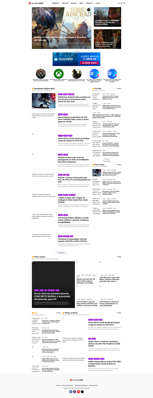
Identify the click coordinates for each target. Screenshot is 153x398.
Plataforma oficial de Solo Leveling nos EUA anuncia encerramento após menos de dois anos (74, 99)
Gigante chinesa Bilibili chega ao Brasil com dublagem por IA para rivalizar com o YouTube (111, 212)
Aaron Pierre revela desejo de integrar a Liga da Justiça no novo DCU (74, 139)
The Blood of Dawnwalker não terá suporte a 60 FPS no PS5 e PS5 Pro (72, 240)
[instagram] (74, 391)
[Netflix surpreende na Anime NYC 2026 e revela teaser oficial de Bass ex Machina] (96, 182)
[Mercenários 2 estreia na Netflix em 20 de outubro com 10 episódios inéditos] (96, 191)
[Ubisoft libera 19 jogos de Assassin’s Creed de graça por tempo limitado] (41, 74)
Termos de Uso (93, 385)
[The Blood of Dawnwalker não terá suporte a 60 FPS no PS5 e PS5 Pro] (43, 241)
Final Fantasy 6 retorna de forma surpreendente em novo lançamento (109, 303)
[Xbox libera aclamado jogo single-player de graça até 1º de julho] (59, 74)
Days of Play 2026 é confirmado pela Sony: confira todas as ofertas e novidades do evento (94, 80)
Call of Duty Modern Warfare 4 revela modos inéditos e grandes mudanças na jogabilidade (73, 220)
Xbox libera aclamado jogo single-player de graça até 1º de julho (58, 80)
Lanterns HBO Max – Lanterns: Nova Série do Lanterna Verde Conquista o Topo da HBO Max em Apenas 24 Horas (111, 144)
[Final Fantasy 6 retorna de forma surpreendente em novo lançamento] (110, 291)
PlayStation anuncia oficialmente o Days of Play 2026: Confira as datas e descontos (112, 80)
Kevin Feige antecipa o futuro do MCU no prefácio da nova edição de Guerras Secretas (50, 370)
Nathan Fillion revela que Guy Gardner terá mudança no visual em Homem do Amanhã (50, 360)
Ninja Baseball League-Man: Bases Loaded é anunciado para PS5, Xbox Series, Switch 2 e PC (110, 279)
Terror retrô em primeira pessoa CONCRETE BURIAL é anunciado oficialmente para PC (52, 296)
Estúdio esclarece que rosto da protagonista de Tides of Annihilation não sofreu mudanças (73, 159)
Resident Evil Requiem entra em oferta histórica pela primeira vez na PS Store (76, 80)
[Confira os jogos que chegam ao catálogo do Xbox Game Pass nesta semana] (43, 201)
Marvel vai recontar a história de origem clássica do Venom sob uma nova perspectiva (50, 350)
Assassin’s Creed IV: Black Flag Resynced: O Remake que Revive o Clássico (106, 22)
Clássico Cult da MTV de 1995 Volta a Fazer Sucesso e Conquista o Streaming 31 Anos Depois (51, 341)
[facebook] (70, 391)
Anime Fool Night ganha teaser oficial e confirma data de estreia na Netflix (111, 202)
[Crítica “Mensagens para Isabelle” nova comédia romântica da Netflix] (107, 39)
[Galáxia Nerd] (36, 3)
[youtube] (78, 391)
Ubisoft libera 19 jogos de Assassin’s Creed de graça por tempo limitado (41, 80)
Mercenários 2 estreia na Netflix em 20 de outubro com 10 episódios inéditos (110, 193)
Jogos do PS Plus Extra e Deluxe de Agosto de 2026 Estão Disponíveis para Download (111, 135)
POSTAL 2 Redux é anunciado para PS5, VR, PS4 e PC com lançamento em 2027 (74, 180)
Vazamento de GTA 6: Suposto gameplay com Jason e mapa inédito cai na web (110, 97)
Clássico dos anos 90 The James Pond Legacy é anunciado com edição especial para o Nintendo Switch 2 (85, 281)
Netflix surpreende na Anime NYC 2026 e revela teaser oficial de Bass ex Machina (111, 183)
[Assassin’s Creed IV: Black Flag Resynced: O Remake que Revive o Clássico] (107, 17)
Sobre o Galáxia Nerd (67, 385)
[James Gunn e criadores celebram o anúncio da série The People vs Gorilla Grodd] (36, 321)
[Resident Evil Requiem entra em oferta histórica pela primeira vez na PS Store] (77, 74)
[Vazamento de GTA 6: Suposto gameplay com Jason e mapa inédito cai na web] (96, 96)
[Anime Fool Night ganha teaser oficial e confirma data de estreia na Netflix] (96, 201)
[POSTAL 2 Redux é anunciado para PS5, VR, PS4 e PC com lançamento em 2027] (43, 181)
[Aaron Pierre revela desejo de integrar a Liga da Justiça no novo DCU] (43, 141)
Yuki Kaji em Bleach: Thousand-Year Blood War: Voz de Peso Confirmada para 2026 (110, 125)
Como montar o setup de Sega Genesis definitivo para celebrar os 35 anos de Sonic (87, 303)
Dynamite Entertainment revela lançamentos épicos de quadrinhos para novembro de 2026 (51, 331)
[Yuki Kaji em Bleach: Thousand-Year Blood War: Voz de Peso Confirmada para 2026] (96, 124)
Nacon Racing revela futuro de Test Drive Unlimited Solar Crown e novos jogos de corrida (73, 119)
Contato (58, 385)
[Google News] (82, 391)
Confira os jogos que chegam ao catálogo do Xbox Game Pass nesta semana (73, 200)
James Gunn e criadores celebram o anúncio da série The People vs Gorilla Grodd (51, 322)
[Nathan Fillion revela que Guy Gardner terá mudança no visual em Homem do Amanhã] (36, 359)
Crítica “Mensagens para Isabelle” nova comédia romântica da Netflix (104, 44)
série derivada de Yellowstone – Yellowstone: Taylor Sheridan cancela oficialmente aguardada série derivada (110, 154)
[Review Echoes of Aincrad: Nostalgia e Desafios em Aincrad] (61, 28)
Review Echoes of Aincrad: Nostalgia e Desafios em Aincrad (60, 38)
